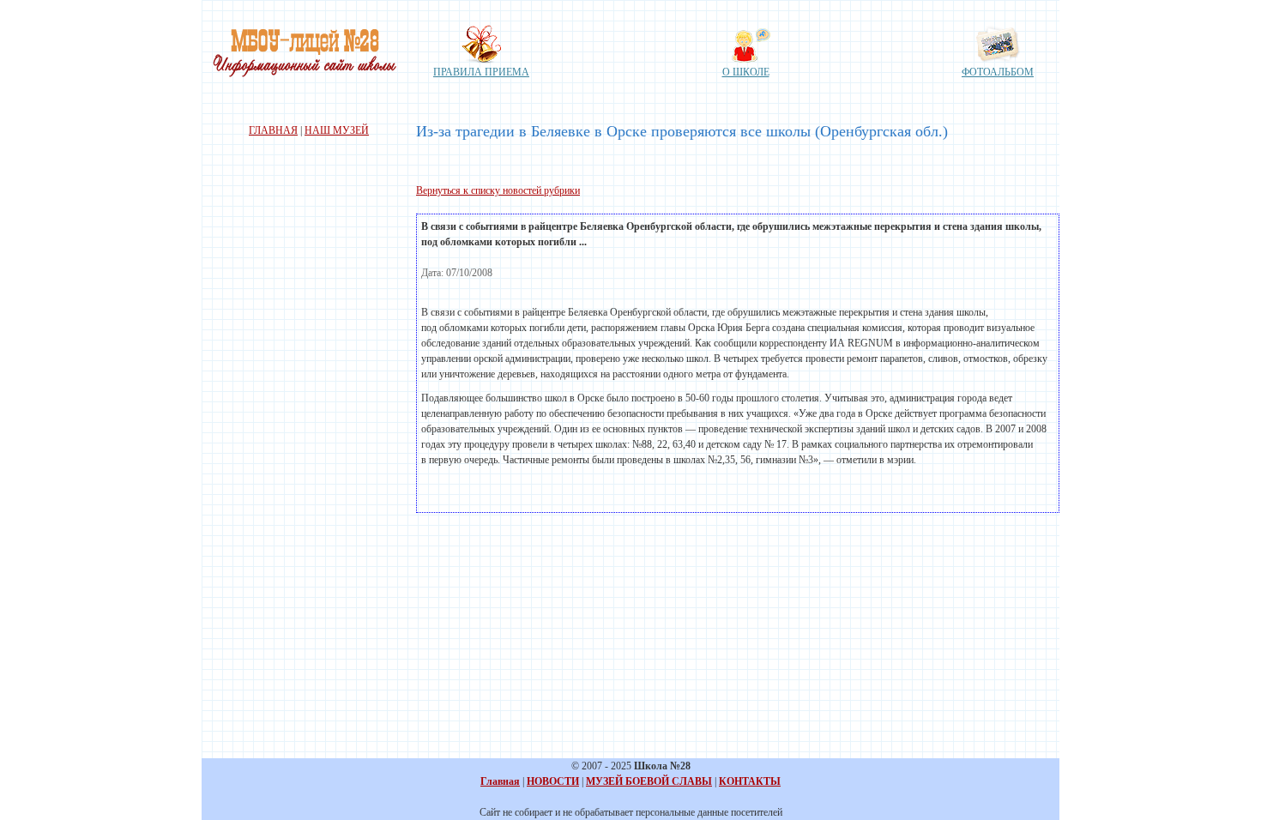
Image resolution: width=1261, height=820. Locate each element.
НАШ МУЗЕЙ (337, 130)
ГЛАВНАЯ (273, 130)
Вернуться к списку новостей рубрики (498, 190)
